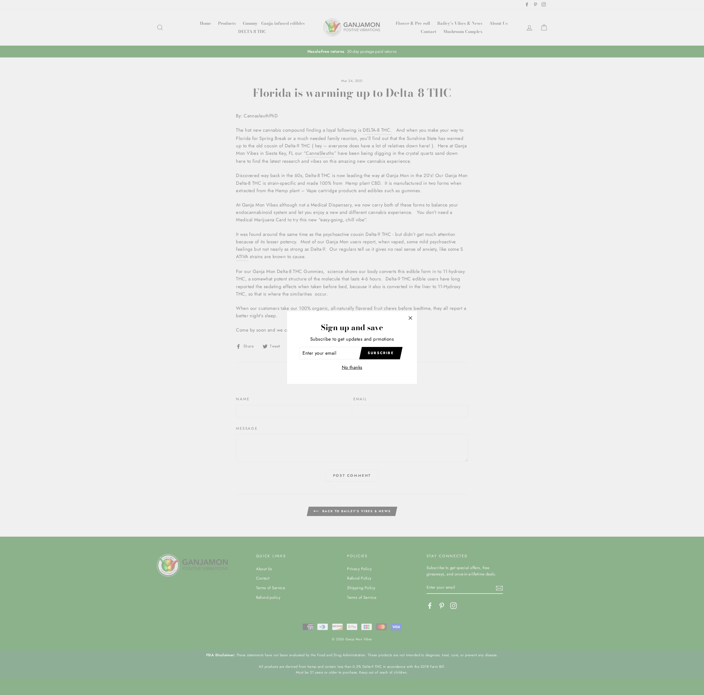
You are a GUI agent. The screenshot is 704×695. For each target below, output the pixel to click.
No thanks (352, 367)
